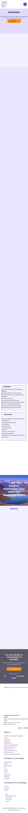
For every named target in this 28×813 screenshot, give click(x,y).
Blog (6, 794)
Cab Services (7, 739)
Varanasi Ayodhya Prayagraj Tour (12, 754)
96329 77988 (11, 676)
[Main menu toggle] (25, 4)
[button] (21, 4)
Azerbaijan (10, 488)
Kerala (5, 773)
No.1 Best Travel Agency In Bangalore (13, 736)
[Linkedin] (25, 728)
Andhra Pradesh (8, 762)
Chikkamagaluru (8, 765)
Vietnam (6, 790)
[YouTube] (27, 728)
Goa (5, 767)
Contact (7, 801)
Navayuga (10, 495)
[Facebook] (20, 728)
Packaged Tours (8, 743)
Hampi (5, 769)
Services (6, 737)
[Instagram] (18, 728)
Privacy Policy (8, 797)
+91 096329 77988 (10, 724)
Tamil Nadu (7, 778)
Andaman (6, 764)
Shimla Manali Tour (8, 752)
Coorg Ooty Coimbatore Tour (11, 745)
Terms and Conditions (10, 796)
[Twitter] (23, 728)
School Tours (7, 741)
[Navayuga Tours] (4, 4)
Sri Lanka (6, 788)
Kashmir (6, 771)
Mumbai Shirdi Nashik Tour (10, 750)
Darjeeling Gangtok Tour (10, 747)
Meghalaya (6, 776)
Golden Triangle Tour (9, 748)
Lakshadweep (7, 775)
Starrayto (18, 810)
